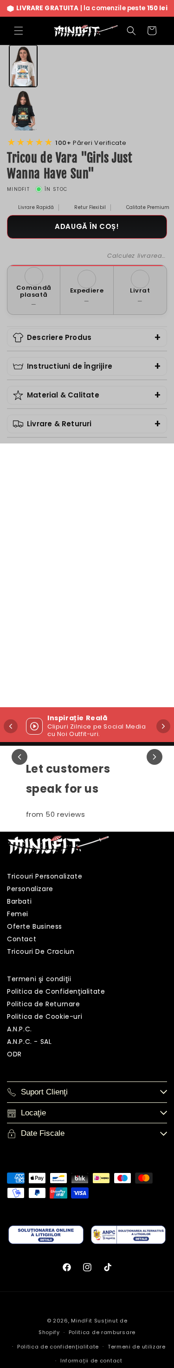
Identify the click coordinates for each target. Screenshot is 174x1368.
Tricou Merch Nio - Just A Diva (69, 624)
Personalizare (30, 888)
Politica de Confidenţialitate (56, 991)
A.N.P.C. (19, 1029)
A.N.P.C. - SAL (29, 1041)
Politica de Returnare (43, 1004)
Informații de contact (91, 1360)
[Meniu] (18, 30)
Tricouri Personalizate (44, 876)
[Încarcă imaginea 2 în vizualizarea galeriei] (23, 110)
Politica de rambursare (102, 1332)
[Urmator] (154, 757)
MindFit (81, 1320)
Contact (21, 939)
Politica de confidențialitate (58, 1346)
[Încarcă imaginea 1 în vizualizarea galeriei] (23, 66)
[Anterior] (19, 757)
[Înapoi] (11, 726)
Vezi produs (69, 670)
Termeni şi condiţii (39, 979)
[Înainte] (163, 726)
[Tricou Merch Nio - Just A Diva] (69, 550)
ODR (14, 1054)
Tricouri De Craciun (40, 951)
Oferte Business (34, 926)
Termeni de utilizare (137, 1346)
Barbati (19, 901)
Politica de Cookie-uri (44, 1016)
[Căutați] (131, 30)
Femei (17, 914)
